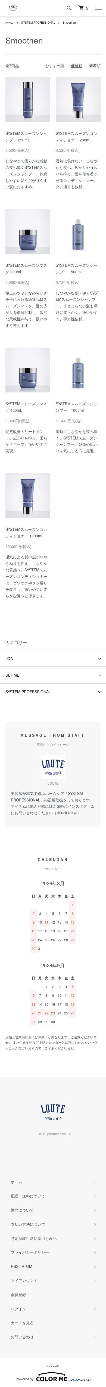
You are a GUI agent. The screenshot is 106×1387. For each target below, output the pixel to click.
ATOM (27, 1266)
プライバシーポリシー (30, 1252)
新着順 (95, 65)
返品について (22, 1210)
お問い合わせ (22, 1336)
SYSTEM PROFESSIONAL (38, 22)
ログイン (18, 1308)
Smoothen (69, 22)
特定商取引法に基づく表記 (34, 1238)
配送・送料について (28, 1196)
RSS (14, 1266)
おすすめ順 (54, 65)
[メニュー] (98, 8)
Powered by (24, 1378)
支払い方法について (28, 1224)
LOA (9, 658)
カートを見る (22, 1322)
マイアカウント (24, 1280)
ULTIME (12, 675)
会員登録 (18, 1294)
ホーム (9, 22)
